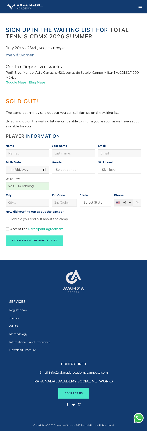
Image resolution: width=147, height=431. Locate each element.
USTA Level (13, 179)
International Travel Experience (29, 342)
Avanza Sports (65, 425)
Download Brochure (22, 350)
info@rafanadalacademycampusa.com (78, 372)
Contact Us (74, 393)
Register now (18, 310)
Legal (111, 425)
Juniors (14, 318)
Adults (13, 326)
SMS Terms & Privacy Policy (90, 425)
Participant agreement (46, 229)
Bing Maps (37, 82)
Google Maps (16, 82)
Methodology (18, 334)
